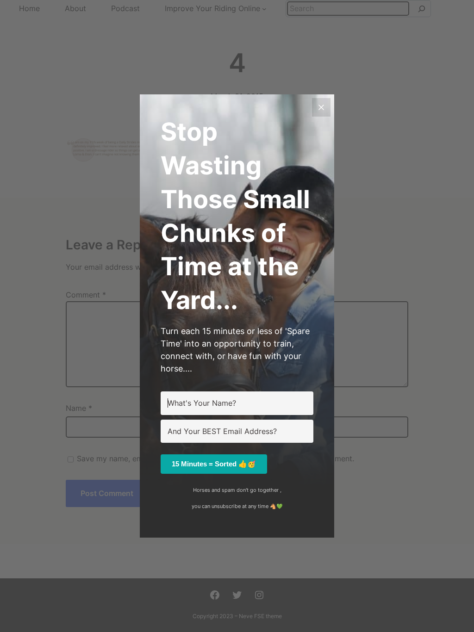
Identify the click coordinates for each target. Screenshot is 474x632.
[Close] (321, 107)
